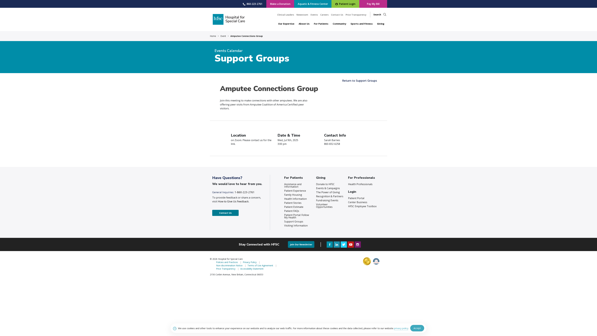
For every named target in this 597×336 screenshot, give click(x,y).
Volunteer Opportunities (324, 206)
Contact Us (337, 14)
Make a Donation (280, 4)
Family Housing (293, 194)
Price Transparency (356, 14)
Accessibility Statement (252, 268)
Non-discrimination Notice (229, 265)
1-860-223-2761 (245, 192)
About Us (304, 23)
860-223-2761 (254, 4)
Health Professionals (360, 184)
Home (213, 36)
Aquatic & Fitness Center (313, 4)
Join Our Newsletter (301, 244)
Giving (380, 23)
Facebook (330, 244)
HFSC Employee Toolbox (362, 206)
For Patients (321, 23)
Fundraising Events (327, 200)
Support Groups (293, 221)
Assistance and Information (292, 185)
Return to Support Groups (359, 80)
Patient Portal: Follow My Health (296, 216)
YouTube (351, 244)
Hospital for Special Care (229, 19)
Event (223, 36)
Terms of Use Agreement (260, 265)
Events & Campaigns (328, 188)
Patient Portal (356, 198)
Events (314, 14)
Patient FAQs (291, 211)
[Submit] (384, 14)
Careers (324, 14)
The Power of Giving (328, 192)
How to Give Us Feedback (233, 201)
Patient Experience (295, 190)
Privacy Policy (250, 262)
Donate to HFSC (325, 184)
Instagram (358, 244)
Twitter (344, 244)
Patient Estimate (293, 207)
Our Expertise (286, 23)
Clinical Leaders (285, 14)
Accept (417, 328)
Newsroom (302, 14)
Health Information (295, 199)
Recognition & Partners (329, 196)
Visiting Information (296, 225)
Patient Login (347, 4)
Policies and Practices (227, 262)
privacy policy (401, 328)
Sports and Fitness (362, 23)
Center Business (357, 202)
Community (339, 23)
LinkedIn (337, 244)
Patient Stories (292, 203)
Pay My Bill (373, 4)
